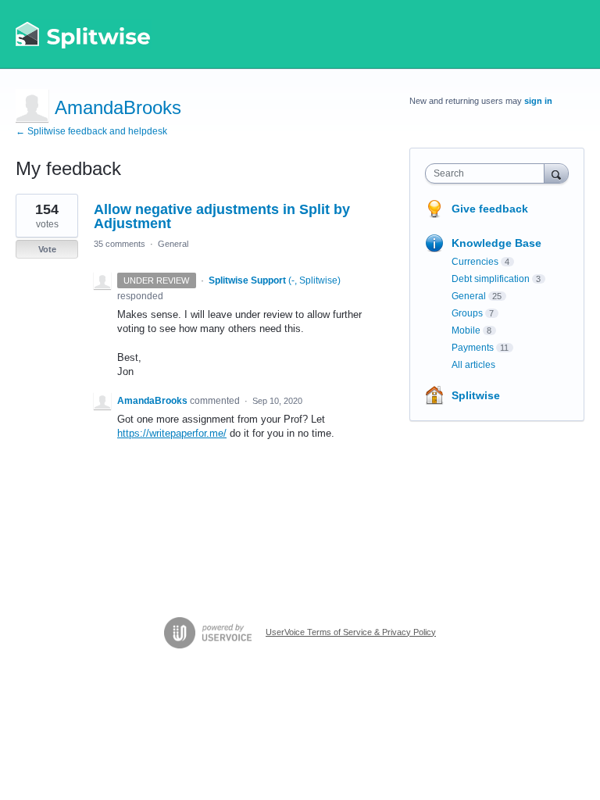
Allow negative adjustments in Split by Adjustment (222, 216)
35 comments (119, 243)
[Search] (556, 173)
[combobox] (488, 173)
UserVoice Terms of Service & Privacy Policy (351, 632)
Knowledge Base (496, 243)
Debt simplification (491, 278)
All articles (473, 364)
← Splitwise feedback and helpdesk (91, 131)
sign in (538, 100)
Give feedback (490, 208)
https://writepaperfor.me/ (172, 433)
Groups (467, 313)
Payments (473, 347)
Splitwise (476, 395)
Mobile (466, 330)
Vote (47, 249)
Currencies (475, 261)
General (173, 243)
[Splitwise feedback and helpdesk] (84, 34)
